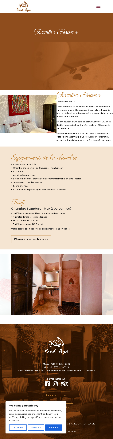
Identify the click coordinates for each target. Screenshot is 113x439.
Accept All (54, 427)
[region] (36, 417)
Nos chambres (56, 395)
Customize (18, 427)
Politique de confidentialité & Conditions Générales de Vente (71, 424)
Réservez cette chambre (31, 239)
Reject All (36, 427)
